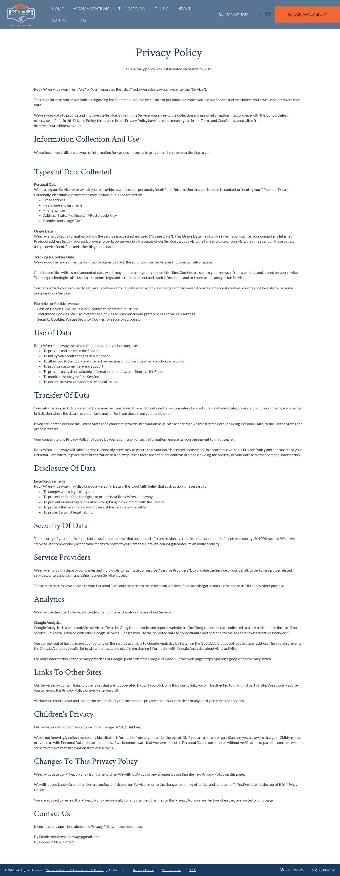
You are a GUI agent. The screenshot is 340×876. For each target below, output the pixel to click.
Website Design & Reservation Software (75, 870)
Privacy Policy (143, 870)
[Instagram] (268, 14)
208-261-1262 (237, 14)
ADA (192, 870)
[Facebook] (259, 14)
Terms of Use (171, 870)
